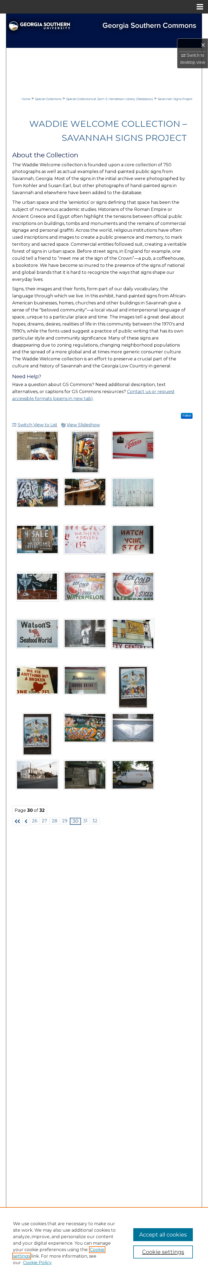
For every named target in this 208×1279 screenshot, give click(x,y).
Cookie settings (163, 1252)
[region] (104, 1243)
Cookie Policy (37, 1262)
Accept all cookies (163, 1234)
